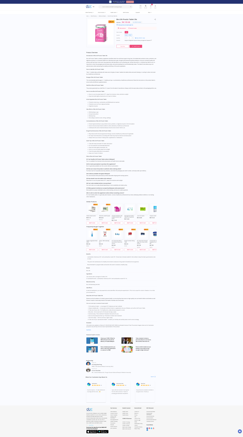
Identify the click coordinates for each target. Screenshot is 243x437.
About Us (136, 413)
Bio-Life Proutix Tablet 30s (112, 16)
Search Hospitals (113, 415)
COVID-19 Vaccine (126, 423)
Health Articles (125, 415)
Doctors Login (137, 420)
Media (135, 421)
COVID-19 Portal (125, 425)
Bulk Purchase (126, 12)
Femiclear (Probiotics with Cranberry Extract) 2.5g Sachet (117, 217)
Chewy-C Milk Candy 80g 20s (104, 241)
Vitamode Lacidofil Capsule (104, 215)
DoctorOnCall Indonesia (151, 419)
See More (88, 330)
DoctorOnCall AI (149, 418)
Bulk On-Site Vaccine (126, 428)
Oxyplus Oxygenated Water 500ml (92, 241)
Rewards (112, 424)
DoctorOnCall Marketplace (149, 414)
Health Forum (125, 413)
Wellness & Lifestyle (102, 16)
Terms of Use (137, 418)
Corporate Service (150, 421)
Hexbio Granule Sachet (91, 215)
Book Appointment (114, 419)
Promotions (112, 423)
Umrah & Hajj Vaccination (113, 417)
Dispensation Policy (138, 423)
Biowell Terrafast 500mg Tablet (129, 241)
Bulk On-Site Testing (126, 427)
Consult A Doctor (114, 413)
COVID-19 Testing (126, 422)
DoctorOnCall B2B (150, 416)
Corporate (138, 12)
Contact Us (136, 411)
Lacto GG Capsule (140, 215)
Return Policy (137, 428)
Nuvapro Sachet (153, 215)
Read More (91, 425)
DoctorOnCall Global (150, 411)
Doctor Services (101, 12)
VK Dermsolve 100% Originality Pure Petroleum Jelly (155, 242)
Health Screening (113, 421)
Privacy (135, 415)
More (149, 12)
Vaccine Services (113, 426)
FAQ (135, 416)
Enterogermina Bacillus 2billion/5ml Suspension (129, 216)
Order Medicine (113, 411)
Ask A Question (113, 428)
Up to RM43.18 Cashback (137, 22)
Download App (130, 1)
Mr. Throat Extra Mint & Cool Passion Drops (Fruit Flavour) (117, 242)
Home (87, 16)
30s (126, 32)
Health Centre (113, 12)
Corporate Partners (138, 427)
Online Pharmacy (88, 12)
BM (93, 6)
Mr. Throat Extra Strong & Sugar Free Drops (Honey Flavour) (142, 242)
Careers (136, 425)
